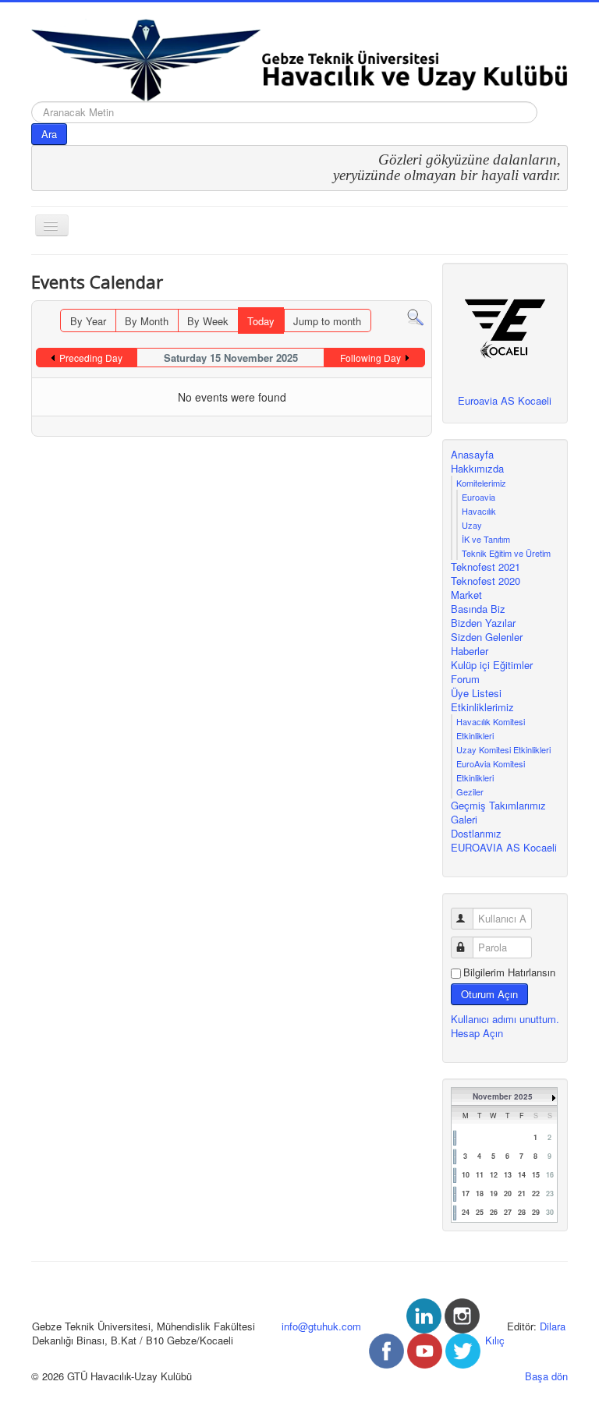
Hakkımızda (477, 469)
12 (494, 1175)
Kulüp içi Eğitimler (492, 665)
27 (508, 1212)
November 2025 (503, 1096)
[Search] (415, 316)
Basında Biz (478, 609)
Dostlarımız (476, 834)
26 (494, 1212)
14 (522, 1175)
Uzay (472, 525)
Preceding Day (90, 357)
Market (466, 595)
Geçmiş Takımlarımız (498, 806)
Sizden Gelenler (487, 637)
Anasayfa (472, 455)
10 (466, 1175)
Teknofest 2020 (485, 581)
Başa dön (546, 1376)
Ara (49, 133)
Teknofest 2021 (485, 567)
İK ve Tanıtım (486, 539)
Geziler (470, 791)
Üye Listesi (476, 693)
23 (550, 1193)
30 (550, 1212)
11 (480, 1175)
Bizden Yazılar (483, 623)
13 (508, 1175)
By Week (208, 320)
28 (522, 1212)
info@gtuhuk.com (321, 1326)
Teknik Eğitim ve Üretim (506, 553)
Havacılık (479, 511)
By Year (88, 320)
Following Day (370, 357)
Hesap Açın (477, 1032)
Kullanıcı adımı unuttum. (505, 1018)
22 (536, 1193)
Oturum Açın (489, 993)
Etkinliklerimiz (482, 707)
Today (261, 320)
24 (466, 1212)
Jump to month (327, 320)
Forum (465, 679)
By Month (146, 320)
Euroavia (478, 497)
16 (550, 1175)
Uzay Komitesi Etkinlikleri (503, 749)
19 (494, 1193)
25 (480, 1212)
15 (536, 1175)
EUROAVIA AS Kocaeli (504, 848)
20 (508, 1193)
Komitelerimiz (481, 482)
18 (480, 1193)
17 (466, 1193)
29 (536, 1212)
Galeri (464, 820)
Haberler (469, 651)
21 (522, 1193)
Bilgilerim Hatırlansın (509, 972)
